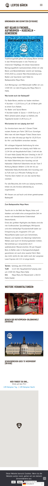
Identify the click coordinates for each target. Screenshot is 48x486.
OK (13, 482)
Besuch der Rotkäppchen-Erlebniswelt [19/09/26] (22, 320)
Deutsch (30, 484)
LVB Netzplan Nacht (27, 387)
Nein (20, 482)
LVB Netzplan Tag (11, 387)
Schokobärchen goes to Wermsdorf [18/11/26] (20, 362)
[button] (19, 426)
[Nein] (44, 478)
